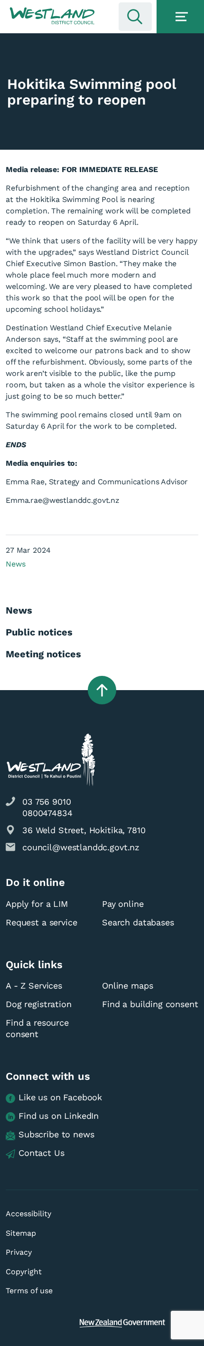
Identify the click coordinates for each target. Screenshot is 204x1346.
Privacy (19, 1252)
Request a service (41, 922)
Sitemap (21, 1233)
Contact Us (42, 1153)
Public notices (39, 632)
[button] (52, 16)
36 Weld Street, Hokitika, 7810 (84, 830)
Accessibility (28, 1213)
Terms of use (29, 1290)
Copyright (24, 1271)
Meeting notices (43, 654)
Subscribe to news (56, 1134)
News (15, 563)
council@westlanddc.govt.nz (80, 847)
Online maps (127, 985)
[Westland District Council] (52, 16)
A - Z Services (34, 985)
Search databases (138, 922)
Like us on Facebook (60, 1097)
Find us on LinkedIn (59, 1116)
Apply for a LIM (37, 904)
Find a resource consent (37, 1028)
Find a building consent (150, 1004)
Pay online (123, 904)
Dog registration (39, 1004)
